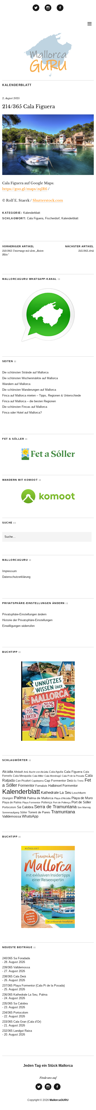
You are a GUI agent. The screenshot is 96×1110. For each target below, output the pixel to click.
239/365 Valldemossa (16, 967)
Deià (70, 780)
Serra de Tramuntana (55, 806)
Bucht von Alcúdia (38, 772)
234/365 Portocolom (15, 1012)
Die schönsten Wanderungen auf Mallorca (29, 389)
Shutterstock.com (48, 200)
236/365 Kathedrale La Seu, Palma (24, 994)
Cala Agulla (56, 771)
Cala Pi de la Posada (73, 776)
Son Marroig (84, 807)
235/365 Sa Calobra (15, 1003)
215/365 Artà (79, 249)
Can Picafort (23, 780)
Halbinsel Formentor (63, 785)
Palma (20, 797)
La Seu (65, 792)
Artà (26, 772)
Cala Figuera (35, 218)
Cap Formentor (55, 780)
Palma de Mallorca (40, 798)
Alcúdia (7, 771)
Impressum (9, 571)
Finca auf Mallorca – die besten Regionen (29, 401)
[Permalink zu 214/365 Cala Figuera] (48, 173)
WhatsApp (30, 816)
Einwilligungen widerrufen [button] (18, 626)
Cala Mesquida (22, 776)
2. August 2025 (11, 98)
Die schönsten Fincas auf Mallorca (24, 406)
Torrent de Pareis (39, 812)
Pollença (46, 802)
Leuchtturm (79, 792)
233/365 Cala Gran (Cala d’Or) (21, 1021)
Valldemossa (11, 816)
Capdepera (37, 780)
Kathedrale (50, 792)
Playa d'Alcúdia (62, 798)
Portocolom (9, 807)
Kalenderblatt (17, 85)
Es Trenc (79, 780)
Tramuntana (63, 811)
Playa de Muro (82, 798)
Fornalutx (41, 785)
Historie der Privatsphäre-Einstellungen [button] (27, 620)
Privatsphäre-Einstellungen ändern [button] (24, 614)
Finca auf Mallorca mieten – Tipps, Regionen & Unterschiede (41, 395)
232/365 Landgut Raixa (17, 1030)
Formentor (26, 785)
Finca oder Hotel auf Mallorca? (22, 412)
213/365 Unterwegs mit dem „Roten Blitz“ (23, 250)
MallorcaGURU (59, 1100)
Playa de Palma (11, 802)
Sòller (23, 812)
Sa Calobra (25, 807)
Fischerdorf (52, 218)
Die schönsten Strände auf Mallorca (25, 372)
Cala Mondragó (52, 776)
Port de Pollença (62, 802)
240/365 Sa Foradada (16, 958)
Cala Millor (38, 776)
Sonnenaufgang (10, 812)
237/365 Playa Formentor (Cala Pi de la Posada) (33, 985)
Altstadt (18, 771)
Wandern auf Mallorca (16, 384)
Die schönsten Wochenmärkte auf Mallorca (30, 378)
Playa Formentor (31, 802)
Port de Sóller (81, 802)
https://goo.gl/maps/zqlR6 (24, 189)
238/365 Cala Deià (14, 976)
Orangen (7, 798)
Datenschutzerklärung (16, 577)
